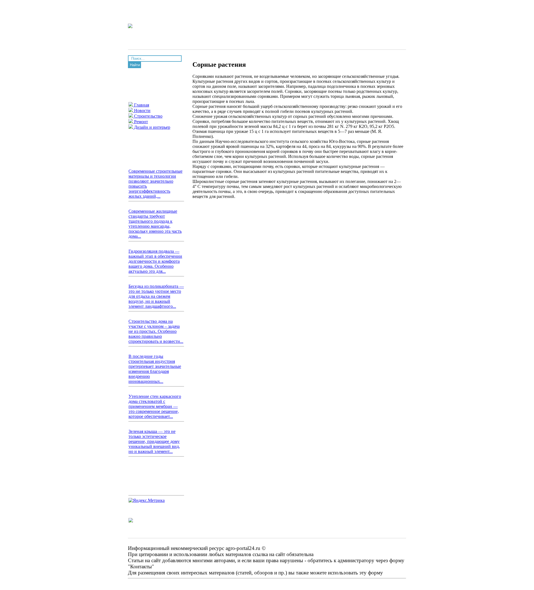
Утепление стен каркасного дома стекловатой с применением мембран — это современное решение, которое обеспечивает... (154, 406)
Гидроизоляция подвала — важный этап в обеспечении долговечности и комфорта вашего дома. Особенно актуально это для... (155, 261)
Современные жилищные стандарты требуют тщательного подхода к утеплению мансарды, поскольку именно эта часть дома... (155, 224)
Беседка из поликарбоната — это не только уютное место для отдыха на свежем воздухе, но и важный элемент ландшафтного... (156, 296)
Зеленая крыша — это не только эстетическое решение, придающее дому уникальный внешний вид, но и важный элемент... (154, 441)
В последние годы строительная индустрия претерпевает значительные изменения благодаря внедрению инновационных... (154, 369)
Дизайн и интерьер (151, 127)
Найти (135, 65)
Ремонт (140, 121)
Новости (141, 110)
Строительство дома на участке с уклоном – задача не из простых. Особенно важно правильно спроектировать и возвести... (155, 331)
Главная (141, 105)
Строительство (147, 116)
